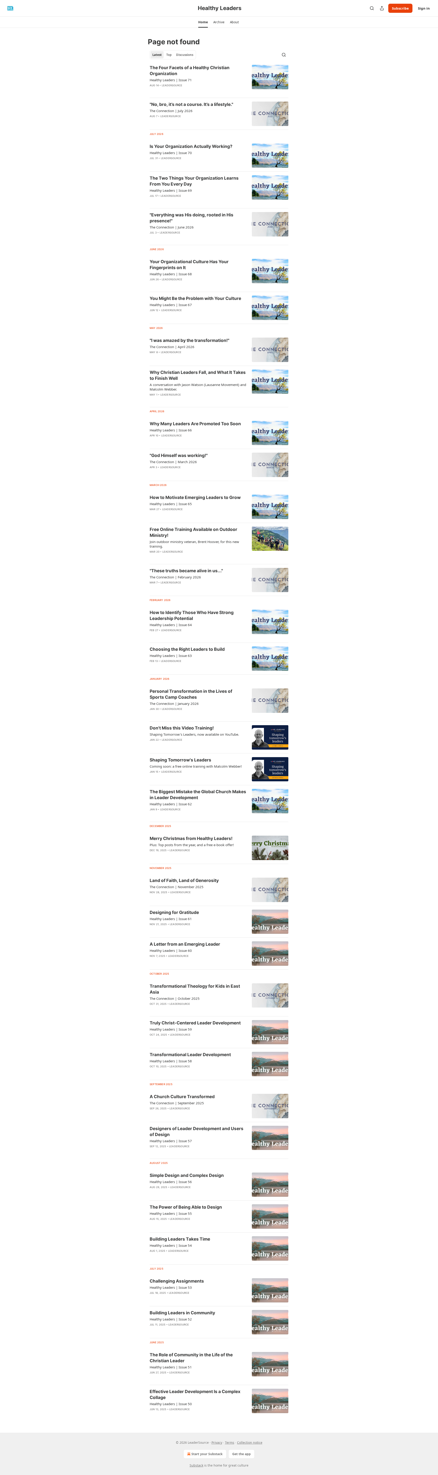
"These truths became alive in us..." (186, 570)
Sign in (424, 8)
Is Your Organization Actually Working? (191, 146)
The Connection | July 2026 (171, 110)
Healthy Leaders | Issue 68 (171, 274)
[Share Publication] (381, 8)
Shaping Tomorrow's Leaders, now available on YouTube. (194, 734)
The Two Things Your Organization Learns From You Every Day (194, 181)
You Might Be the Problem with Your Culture (195, 298)
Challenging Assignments (177, 1281)
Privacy (216, 1442)
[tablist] (173, 54)
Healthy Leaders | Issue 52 (171, 1319)
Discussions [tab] (184, 55)
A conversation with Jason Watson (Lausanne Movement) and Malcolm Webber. (198, 386)
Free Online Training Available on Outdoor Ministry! (193, 532)
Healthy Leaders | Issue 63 (171, 655)
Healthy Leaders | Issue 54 (171, 1245)
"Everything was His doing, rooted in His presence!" (191, 217)
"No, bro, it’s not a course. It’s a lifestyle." (191, 104)
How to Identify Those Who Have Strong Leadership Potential (192, 615)
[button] (203, 22)
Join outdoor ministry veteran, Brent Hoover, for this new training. (194, 544)
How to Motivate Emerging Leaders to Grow (195, 497)
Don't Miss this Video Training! (182, 728)
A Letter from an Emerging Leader (185, 944)
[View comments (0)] (185, 122)
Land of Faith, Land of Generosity (184, 880)
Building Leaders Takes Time (180, 1239)
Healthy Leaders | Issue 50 (171, 1404)
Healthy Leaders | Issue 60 (171, 950)
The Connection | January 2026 (174, 703)
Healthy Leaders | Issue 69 (171, 190)
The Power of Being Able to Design (186, 1207)
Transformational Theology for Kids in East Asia (195, 989)
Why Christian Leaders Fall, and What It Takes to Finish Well (198, 375)
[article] (219, 79)
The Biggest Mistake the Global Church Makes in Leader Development (198, 794)
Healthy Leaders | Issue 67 (171, 304)
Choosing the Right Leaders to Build (187, 649)
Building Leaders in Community (182, 1312)
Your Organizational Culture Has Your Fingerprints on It (189, 264)
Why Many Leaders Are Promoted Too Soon (195, 423)
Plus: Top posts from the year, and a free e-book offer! (192, 844)
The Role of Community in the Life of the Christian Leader (191, 1357)
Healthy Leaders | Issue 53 (171, 1287)
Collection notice (249, 1442)
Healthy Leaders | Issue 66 (171, 430)
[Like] (153, 1114)
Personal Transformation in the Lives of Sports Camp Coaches (191, 694)
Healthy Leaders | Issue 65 (171, 503)
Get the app (241, 1454)
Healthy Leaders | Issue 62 (171, 804)
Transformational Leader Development (190, 1054)
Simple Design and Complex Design (187, 1175)
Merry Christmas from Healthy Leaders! (191, 838)
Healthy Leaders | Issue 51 (171, 1367)
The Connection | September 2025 (177, 1103)
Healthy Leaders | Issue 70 (171, 152)
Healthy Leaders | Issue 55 (171, 1213)
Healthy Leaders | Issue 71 (171, 80)
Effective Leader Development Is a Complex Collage (195, 1394)
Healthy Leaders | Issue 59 (171, 1029)
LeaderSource (172, 85)
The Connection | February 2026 (175, 577)
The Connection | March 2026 (173, 461)
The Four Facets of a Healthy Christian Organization (189, 70)
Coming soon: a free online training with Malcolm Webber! (196, 766)
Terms (229, 1442)
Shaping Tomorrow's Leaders (180, 760)
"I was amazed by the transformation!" (189, 340)
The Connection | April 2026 (172, 346)
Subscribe (400, 8)
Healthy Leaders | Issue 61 (171, 918)
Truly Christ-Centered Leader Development (195, 1023)
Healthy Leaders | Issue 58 (171, 1061)
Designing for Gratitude (174, 912)
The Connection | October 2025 (175, 998)
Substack (196, 1465)
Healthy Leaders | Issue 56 (171, 1181)
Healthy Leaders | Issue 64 (171, 624)
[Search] (371, 8)
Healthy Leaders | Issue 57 (171, 1141)
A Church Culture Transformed (182, 1096)
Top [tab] (169, 55)
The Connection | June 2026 (172, 227)
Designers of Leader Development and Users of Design (196, 1131)
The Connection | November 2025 (176, 886)
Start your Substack (207, 1454)
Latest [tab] (157, 55)
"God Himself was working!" (179, 455)
